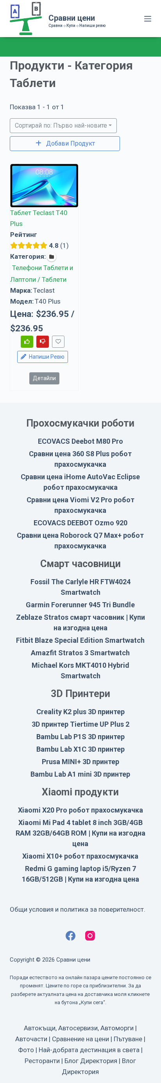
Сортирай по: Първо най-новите (61, 125)
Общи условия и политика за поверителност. (77, 909)
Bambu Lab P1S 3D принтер (80, 737)
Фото (26, 1050)
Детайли (43, 378)
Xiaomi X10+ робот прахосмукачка (80, 856)
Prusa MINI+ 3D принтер (80, 762)
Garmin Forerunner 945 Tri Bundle (80, 605)
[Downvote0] (42, 342)
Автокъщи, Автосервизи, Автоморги (79, 1028)
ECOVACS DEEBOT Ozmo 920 (80, 523)
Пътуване (128, 1039)
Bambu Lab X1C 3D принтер (80, 749)
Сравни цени (71, 18)
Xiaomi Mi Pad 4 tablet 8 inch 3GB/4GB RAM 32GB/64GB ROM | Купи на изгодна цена (80, 833)
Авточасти (31, 1039)
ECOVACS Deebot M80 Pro (80, 441)
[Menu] (147, 18)
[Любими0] (58, 342)
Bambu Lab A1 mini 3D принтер (80, 774)
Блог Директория (90, 1061)
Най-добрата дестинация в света (89, 1050)
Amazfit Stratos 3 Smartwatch (80, 653)
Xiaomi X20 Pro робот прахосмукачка (80, 810)
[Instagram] (90, 936)
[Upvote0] (27, 342)
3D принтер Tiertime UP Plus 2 (80, 724)
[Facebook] (70, 936)
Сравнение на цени (80, 1039)
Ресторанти (42, 1061)
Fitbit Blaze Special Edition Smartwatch (80, 640)
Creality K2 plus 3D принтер (80, 712)
